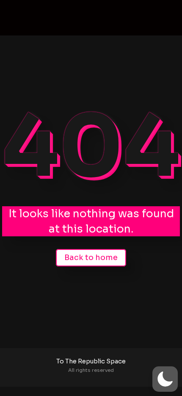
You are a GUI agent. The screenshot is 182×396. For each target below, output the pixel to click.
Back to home (91, 257)
